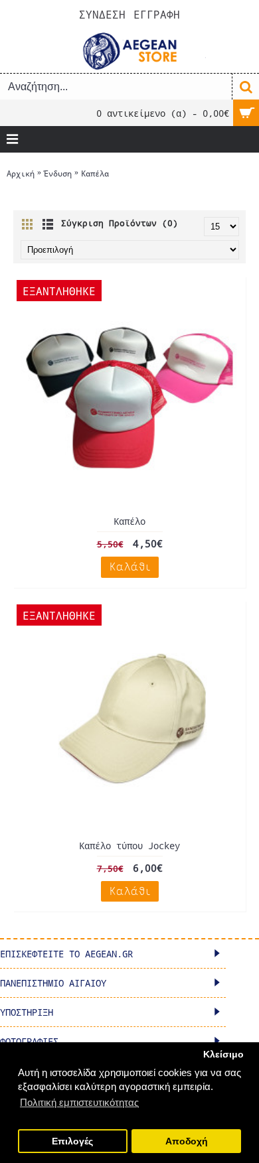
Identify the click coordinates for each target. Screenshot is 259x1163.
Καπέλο (129, 521)
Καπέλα (95, 173)
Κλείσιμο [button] (223, 1055)
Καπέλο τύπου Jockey (129, 845)
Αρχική (21, 173)
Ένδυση (58, 173)
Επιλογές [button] (72, 1141)
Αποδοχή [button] (186, 1141)
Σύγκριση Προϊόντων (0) (119, 223)
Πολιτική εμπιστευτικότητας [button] (79, 1102)
